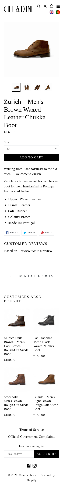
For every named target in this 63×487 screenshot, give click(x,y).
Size (6, 142)
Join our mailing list (31, 446)
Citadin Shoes (27, 475)
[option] (16, 87)
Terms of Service (31, 429)
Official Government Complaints (31, 436)
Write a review (41, 251)
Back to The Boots (34, 276)
